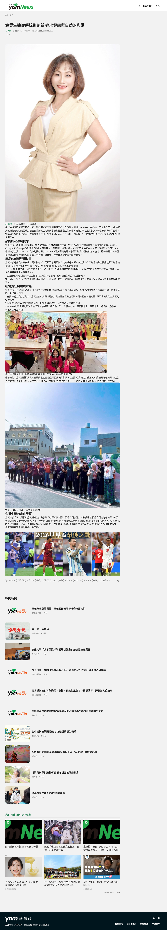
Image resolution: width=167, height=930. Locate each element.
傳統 (68, 580)
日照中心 (78, 580)
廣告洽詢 (144, 923)
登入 (157, 5)
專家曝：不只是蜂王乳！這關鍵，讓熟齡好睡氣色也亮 (22, 883)
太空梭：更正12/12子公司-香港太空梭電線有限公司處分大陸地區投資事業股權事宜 (100, 848)
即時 (11, 15)
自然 (53, 580)
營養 (38, 580)
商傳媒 (8, 31)
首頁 (6, 15)
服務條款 (119, 923)
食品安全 (105, 580)
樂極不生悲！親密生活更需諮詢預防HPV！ (100, 883)
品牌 (95, 580)
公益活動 (21, 580)
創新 (46, 580)
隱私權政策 (131, 923)
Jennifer (9, 580)
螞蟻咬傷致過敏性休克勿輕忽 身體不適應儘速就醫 (61, 848)
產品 (31, 580)
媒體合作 (156, 923)
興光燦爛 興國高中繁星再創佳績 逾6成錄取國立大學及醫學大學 (62, 883)
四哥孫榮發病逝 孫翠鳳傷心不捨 (21, 846)
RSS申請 (147, 5)
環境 (87, 580)
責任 (61, 580)
